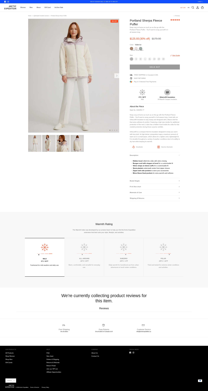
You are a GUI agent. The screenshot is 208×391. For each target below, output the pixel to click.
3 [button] (115, 130)
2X (159, 59)
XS (131, 59)
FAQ (48, 353)
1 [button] (110, 130)
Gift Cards (8, 362)
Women (23, 7)
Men (31, 7)
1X (154, 59)
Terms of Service (34, 387)
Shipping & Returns (137, 198)
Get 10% (183, 7)
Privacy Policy (45, 387)
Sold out (155, 67)
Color (131, 45)
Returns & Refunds (52, 362)
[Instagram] (8, 1)
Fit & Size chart (135, 186)
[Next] (116, 75)
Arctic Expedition (24, 387)
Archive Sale (58, 7)
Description (134, 155)
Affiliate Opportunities (53, 372)
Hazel (132, 49)
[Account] (197, 7)
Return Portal (51, 365)
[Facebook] (5, 1)
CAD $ (199, 1)
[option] (73, 76)
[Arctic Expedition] (10, 7)
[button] (175, 20)
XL (150, 59)
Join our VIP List (52, 369)
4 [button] (117, 130)
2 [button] (112, 130)
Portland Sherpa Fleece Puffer (59, 15)
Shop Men (8, 359)
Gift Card (47, 7)
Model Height (135, 181)
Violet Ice (137, 49)
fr (188, 7)
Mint (141, 49)
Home (29, 15)
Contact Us (95, 356)
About (39, 7)
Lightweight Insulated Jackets (41, 15)
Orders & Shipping (52, 359)
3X (163, 59)
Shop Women (10, 356)
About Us (94, 353)
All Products (9, 353)
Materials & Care (136, 192)
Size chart (49, 356)
